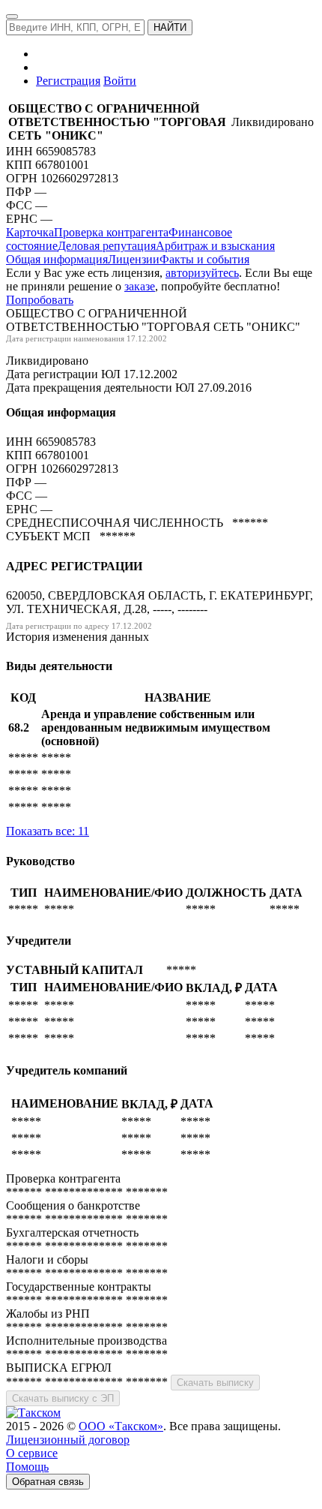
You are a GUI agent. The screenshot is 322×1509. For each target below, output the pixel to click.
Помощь (27, 1466)
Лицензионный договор (68, 1439)
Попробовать (39, 299)
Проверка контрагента (111, 232)
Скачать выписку (215, 1382)
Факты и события (204, 259)
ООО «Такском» (121, 1426)
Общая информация (57, 259)
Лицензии (134, 259)
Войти (119, 80)
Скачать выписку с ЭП (63, 1398)
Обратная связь (48, 1481)
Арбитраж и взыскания (215, 245)
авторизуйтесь (202, 272)
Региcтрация (68, 80)
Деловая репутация (107, 245)
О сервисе (32, 1453)
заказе (139, 286)
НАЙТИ (170, 27)
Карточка (30, 232)
